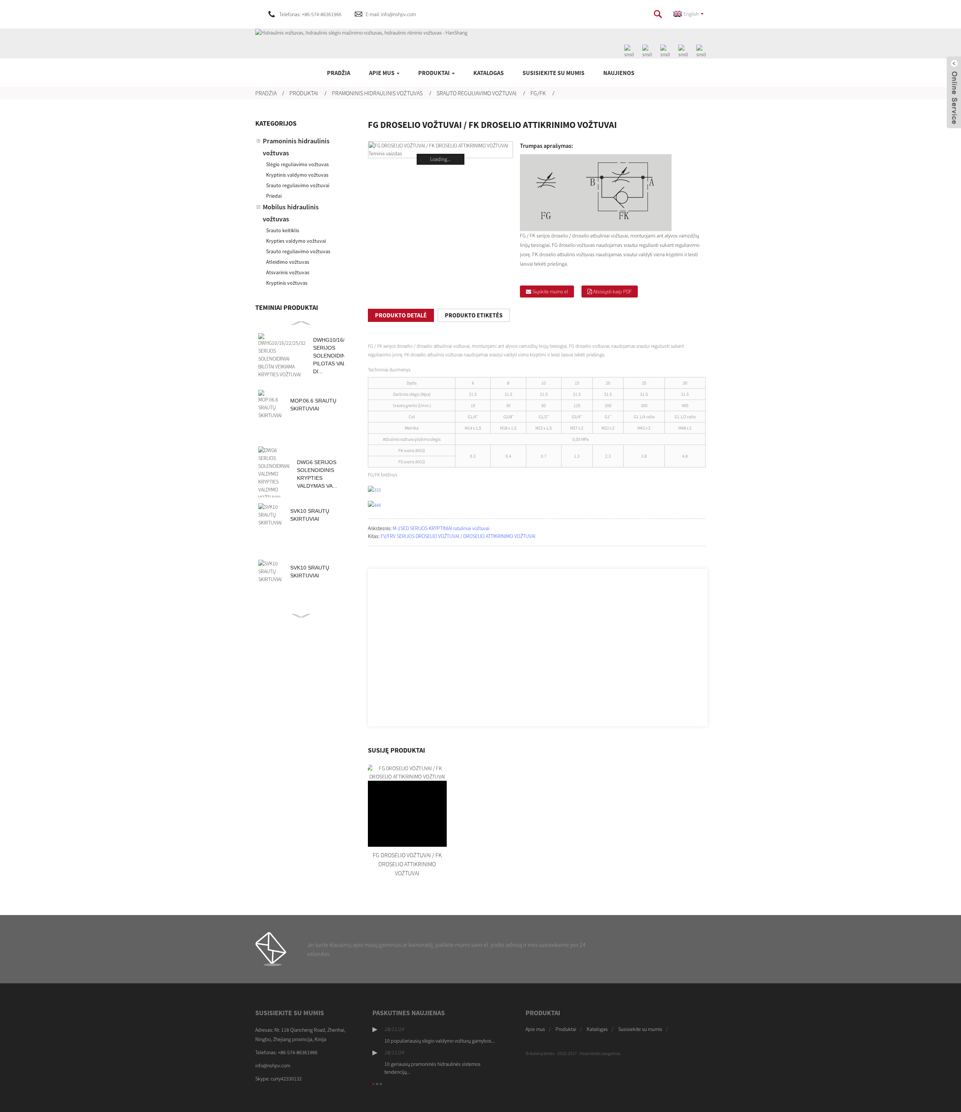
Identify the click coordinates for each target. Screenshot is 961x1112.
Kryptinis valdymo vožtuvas (297, 174)
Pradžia (338, 73)
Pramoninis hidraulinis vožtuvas (377, 93)
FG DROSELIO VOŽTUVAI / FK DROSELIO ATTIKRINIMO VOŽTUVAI (407, 864)
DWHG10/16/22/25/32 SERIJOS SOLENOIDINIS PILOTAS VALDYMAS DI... (339, 355)
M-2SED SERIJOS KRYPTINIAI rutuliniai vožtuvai (441, 528)
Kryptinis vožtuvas (286, 283)
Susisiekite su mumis (553, 73)
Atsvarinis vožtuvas (287, 272)
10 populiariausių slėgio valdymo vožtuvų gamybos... (439, 1040)
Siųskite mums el (550, 291)
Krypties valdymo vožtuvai (296, 240)
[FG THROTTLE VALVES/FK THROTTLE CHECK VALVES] (407, 806)
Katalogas (488, 73)
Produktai (434, 73)
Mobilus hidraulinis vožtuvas (291, 213)
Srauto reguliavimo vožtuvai (477, 93)
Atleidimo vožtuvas (287, 261)
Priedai (274, 195)
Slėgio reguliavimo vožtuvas (297, 164)
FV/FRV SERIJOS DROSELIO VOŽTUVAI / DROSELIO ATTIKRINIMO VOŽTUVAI (458, 536)
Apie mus (382, 73)
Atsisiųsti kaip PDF (612, 291)
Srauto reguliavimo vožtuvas (298, 251)
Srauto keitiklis (282, 230)
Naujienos (618, 73)
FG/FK (538, 93)
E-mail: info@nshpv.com (391, 14)
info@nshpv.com (272, 1065)
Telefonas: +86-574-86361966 (310, 14)
